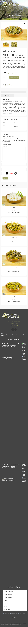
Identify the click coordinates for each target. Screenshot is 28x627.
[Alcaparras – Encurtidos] (6, 44)
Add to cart (14, 77)
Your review (5, 146)
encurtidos (15, 85)
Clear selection (10, 73)
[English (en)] (13, 613)
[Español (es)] (6, 613)
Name (2, 161)
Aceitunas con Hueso (8, 591)
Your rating (5, 144)
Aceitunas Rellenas (8, 594)
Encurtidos (8, 84)
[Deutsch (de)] (21, 613)
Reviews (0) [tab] (7, 95)
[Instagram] (15, 329)
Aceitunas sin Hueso (8, 597)
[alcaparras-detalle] (14, 44)
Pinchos (5, 606)
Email (2, 167)
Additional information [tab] (20, 92)
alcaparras (10, 85)
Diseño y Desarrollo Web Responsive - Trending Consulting (11, 624)
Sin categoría (7, 609)
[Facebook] (12, 329)
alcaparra (6, 85)
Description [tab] (7, 92)
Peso (5, 72)
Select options (14, 214)
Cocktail (5, 600)
